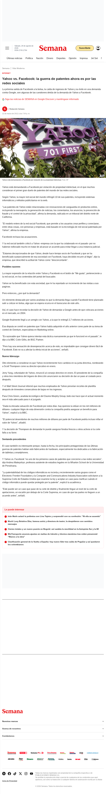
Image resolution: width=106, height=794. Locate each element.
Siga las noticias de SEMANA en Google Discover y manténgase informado (42, 99)
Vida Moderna (18, 68)
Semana (6, 68)
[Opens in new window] (9, 773)
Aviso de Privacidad (12, 781)
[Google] (4, 773)
